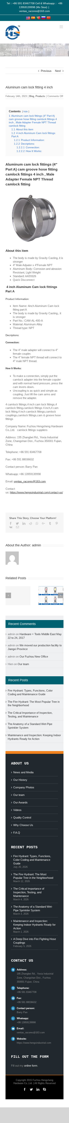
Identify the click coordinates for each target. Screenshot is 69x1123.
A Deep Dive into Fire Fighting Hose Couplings (34, 940)
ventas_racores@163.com (34, 11)
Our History (20, 779)
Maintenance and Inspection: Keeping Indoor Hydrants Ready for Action (34, 924)
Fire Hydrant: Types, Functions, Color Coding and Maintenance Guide (32, 860)
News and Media (23, 772)
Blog (31, 96)
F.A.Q (16, 832)
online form (30, 1065)
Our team (23, 664)
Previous (46, 70)
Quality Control (22, 817)
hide (25, 111)
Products (40, 96)
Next (58, 70)
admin (36, 545)
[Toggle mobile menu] (61, 27)
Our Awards (20, 802)
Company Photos (23, 787)
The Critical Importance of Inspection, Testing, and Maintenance (28, 892)
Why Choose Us (23, 825)
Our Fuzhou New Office (34, 656)
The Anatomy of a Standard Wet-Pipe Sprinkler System (32, 908)
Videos (17, 810)
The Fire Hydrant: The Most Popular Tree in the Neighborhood (33, 876)
